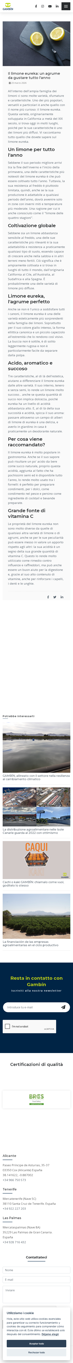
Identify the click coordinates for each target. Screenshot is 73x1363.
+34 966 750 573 (14, 1180)
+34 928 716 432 (14, 1242)
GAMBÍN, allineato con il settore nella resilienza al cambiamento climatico (36, 777)
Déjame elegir (50, 1334)
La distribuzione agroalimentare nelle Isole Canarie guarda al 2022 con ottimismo (33, 831)
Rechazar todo (36, 1352)
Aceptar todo (36, 1343)
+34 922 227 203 (14, 1209)
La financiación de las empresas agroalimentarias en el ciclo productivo (30, 943)
